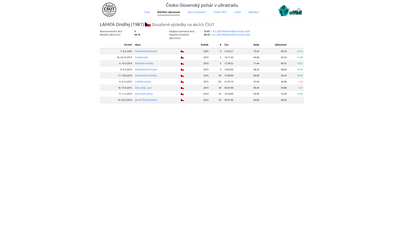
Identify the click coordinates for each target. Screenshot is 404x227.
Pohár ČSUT (220, 12)
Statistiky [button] (253, 12)
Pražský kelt (141, 57)
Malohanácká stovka (146, 51)
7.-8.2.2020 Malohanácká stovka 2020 (230, 31)
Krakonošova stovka (146, 75)
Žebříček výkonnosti (168, 12)
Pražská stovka (143, 81)
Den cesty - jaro (143, 87)
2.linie (237, 12)
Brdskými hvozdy (144, 63)
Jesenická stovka (144, 93)
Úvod (147, 12)
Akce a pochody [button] (196, 12)
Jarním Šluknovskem (146, 99)
